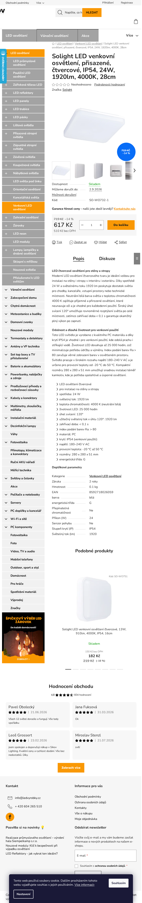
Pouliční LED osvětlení (21, 75)
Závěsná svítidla (24, 157)
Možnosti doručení (64, 195)
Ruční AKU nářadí (23, 462)
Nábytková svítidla (26, 173)
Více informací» (84, 885)
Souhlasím (118, 883)
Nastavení (23, 894)
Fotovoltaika (19, 442)
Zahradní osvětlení (25, 217)
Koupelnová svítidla (26, 165)
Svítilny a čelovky (22, 478)
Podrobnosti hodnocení (109, 85)
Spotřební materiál (23, 592)
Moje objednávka (86, 819)
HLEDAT (92, 13)
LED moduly (21, 242)
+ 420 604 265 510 (28, 806)
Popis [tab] (78, 259)
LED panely (21, 101)
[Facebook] (10, 817)
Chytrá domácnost (23, 306)
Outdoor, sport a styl (25, 568)
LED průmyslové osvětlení (24, 63)
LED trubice (21, 109)
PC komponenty (21, 527)
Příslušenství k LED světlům (26, 280)
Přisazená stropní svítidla (25, 135)
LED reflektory (23, 93)
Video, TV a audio (23, 551)
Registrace (127, 2)
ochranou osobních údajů (110, 866)
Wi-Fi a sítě (19, 519)
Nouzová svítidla (24, 270)
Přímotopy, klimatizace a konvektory (26, 452)
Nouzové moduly (22, 330)
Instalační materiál (23, 418)
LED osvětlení (20, 53)
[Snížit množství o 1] (82, 225)
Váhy (14, 434)
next (133, 620)
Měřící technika (21, 470)
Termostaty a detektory (27, 338)
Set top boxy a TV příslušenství (23, 356)
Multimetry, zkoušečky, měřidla (26, 408)
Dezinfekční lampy (23, 426)
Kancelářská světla (26, 198)
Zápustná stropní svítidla (24, 147)
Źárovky (18, 226)
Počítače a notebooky (25, 495)
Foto (14, 543)
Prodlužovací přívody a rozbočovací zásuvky (26, 388)
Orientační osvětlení (26, 189)
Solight (67, 90)
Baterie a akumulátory (26, 366)
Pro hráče (17, 584)
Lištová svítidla (23, 125)
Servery (16, 503)
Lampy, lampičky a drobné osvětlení (25, 252)
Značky (15, 608)
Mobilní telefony (22, 559)
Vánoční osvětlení (23, 290)
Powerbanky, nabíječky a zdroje (26, 376)
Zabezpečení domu (24, 298)
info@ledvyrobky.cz (27, 798)
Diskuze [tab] (107, 259)
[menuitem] (19, 35)
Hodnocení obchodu (71, 686)
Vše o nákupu (83, 813)
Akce (14, 486)
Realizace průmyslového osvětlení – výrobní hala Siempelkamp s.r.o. (35, 839)
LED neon (19, 234)
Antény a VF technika (25, 346)
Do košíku (121, 225)
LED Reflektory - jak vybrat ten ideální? (32, 853)
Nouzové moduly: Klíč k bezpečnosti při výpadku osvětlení (32, 847)
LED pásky (20, 117)
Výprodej (17, 600)
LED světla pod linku (27, 181)
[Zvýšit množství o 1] (101, 225)
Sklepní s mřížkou (25, 262)
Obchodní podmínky (17, 3)
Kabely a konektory (24, 398)
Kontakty (81, 808)
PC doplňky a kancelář (26, 511)
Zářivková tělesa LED (27, 85)
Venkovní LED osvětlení (22, 207)
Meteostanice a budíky (26, 314)
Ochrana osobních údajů (90, 802)
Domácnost (18, 576)
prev (55, 620)
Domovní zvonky (22, 322)
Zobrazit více (71, 768)
